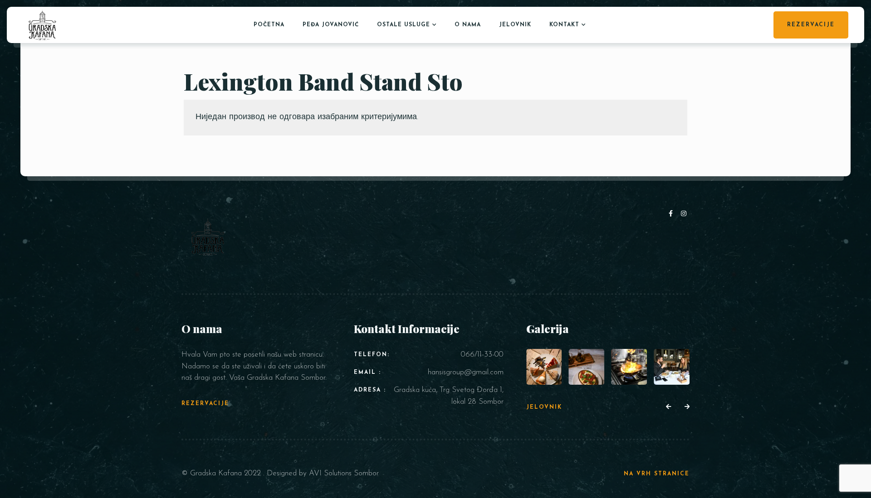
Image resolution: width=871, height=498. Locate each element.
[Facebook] (672, 214)
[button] (668, 407)
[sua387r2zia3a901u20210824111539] (672, 367)
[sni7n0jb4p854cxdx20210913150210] (544, 367)
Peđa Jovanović (331, 25)
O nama (468, 25)
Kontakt (564, 25)
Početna (269, 25)
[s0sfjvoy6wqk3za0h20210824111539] (629, 367)
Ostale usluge (403, 25)
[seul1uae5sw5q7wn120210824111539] (587, 367)
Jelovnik (515, 25)
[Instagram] (684, 214)
